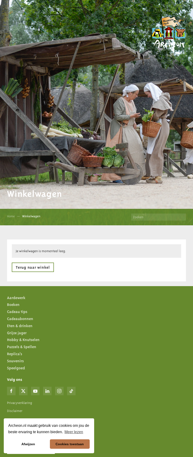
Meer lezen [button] (73, 432)
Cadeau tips (17, 311)
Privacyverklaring (19, 403)
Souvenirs (15, 360)
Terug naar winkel (33, 267)
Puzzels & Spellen (21, 346)
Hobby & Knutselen (23, 339)
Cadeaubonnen (20, 318)
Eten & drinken (19, 325)
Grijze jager (17, 332)
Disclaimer (14, 411)
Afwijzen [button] (28, 444)
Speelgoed (16, 368)
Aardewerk (16, 297)
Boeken (13, 304)
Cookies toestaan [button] (70, 444)
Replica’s (14, 353)
